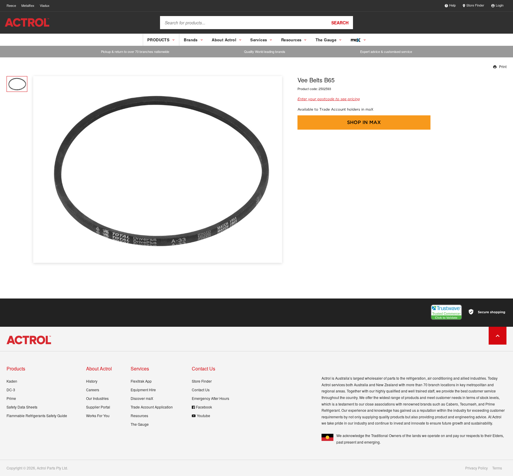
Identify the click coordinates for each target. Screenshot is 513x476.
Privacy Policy (476, 468)
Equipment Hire (143, 389)
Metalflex (27, 5)
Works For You (98, 415)
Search (340, 23)
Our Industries (97, 398)
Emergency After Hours (210, 398)
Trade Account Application (152, 406)
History (91, 381)
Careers (92, 389)
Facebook (204, 406)
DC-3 (11, 389)
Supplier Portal (98, 406)
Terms (497, 468)
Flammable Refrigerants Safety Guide (37, 415)
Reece (11, 5)
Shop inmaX (364, 122)
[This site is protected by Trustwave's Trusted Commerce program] (446, 312)
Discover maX (142, 398)
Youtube (203, 415)
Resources (139, 415)
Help (452, 5)
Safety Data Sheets (22, 406)
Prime (11, 398)
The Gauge (140, 424)
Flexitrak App (141, 381)
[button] (275, 169)
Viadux (45, 5)
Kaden (12, 381)
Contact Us (201, 389)
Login (500, 5)
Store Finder (475, 5)
